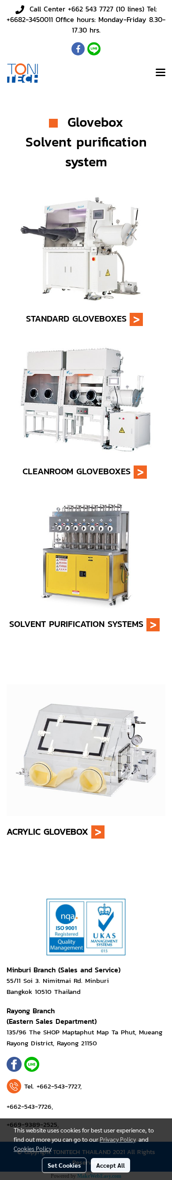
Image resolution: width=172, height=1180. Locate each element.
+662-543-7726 (29, 1106)
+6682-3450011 (30, 19)
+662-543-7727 (58, 1086)
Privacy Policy (118, 1139)
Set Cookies (64, 1165)
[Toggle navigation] (160, 73)
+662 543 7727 (90, 9)
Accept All (110, 1165)
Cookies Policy (33, 1148)
